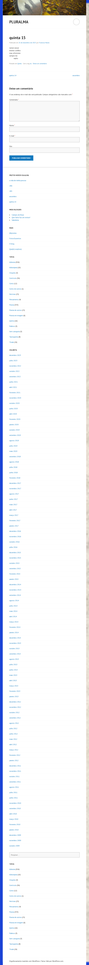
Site (10, 146)
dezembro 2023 (15, 355)
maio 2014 (13, 611)
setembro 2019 (15, 435)
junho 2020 (13, 408)
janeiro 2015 (14, 579)
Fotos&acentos (15, 238)
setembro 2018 (15, 456)
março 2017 (13, 515)
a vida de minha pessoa (17, 180)
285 (10, 191)
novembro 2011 (15, 771)
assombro (76, 75)
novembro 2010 (15, 803)
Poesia (11, 305)
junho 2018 (13, 472)
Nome (12, 125)
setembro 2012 (15, 718)
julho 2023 (13, 360)
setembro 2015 (15, 568)
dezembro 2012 (15, 702)
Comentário (14, 100)
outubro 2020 (14, 403)
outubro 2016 (14, 542)
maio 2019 (13, 451)
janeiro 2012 (14, 760)
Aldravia (12, 262)
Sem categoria (14, 331)
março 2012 (13, 750)
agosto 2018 (14, 462)
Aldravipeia (13, 267)
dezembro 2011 (15, 766)
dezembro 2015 (15, 552)
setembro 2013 (15, 654)
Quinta (19, 64)
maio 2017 (13, 504)
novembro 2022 (15, 366)
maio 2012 (13, 739)
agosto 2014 (14, 600)
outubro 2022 (14, 371)
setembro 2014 (15, 595)
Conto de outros (15, 289)
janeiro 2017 (14, 526)
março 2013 (13, 686)
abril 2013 (13, 680)
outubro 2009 (14, 846)
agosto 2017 (14, 494)
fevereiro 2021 (14, 392)
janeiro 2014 (14, 632)
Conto (11, 283)
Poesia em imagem (16, 315)
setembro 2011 (15, 782)
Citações (12, 273)
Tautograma (13, 337)
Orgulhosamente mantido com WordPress (24, 961)
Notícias (12, 294)
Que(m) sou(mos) (15, 249)
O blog (11, 244)
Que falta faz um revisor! (21, 217)
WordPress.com (57, 961)
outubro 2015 (14, 563)
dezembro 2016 (15, 531)
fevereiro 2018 (14, 478)
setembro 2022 (15, 376)
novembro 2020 (15, 398)
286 (10, 186)
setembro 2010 (15, 808)
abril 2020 (13, 414)
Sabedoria (15, 220)
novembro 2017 (15, 488)
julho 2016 (13, 547)
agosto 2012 (14, 723)
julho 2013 (13, 664)
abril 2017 (13, 510)
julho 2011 (13, 792)
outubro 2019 (14, 430)
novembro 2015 (15, 558)
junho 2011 (13, 798)
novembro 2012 (15, 707)
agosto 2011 (14, 787)
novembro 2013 (15, 643)
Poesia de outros (15, 310)
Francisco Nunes (44, 43)
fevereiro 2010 (14, 824)
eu (31, 64)
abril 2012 (13, 744)
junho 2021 (13, 382)
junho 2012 (13, 734)
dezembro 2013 (15, 638)
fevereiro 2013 (14, 691)
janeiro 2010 (14, 830)
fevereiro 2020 (14, 419)
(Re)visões (13, 233)
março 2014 (13, 622)
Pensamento (14, 299)
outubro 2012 (14, 712)
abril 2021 (13, 387)
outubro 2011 (14, 776)
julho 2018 (13, 467)
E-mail (12, 136)
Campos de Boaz (18, 215)
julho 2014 (13, 606)
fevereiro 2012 (14, 755)
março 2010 (13, 819)
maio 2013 (13, 675)
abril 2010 (13, 814)
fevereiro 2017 (14, 520)
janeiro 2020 (14, 424)
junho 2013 (13, 670)
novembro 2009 (15, 840)
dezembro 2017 (15, 483)
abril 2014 (13, 616)
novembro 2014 (15, 590)
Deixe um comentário (40, 64)
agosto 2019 (14, 440)
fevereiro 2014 (14, 627)
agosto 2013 (14, 659)
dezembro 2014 (15, 584)
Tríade (11, 342)
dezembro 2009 (15, 835)
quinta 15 (12, 202)
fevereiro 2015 (14, 574)
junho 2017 (13, 499)
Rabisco (12, 326)
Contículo (12, 278)
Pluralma (18, 21)
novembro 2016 (15, 536)
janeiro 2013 (14, 696)
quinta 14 (12, 75)
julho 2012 (13, 728)
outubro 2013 (14, 648)
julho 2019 (13, 446)
